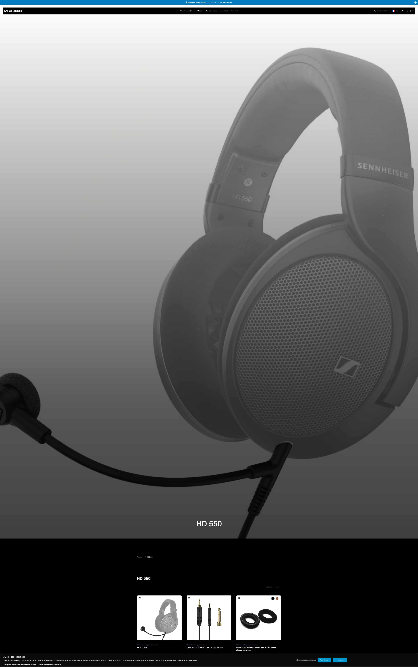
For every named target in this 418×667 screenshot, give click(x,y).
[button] (396, 11)
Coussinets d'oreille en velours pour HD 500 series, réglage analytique (256, 649)
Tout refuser (324, 660)
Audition (199, 11)
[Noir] (272, 598)
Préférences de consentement (306, 660)
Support (234, 11)
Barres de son (211, 11)
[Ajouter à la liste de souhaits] (139, 598)
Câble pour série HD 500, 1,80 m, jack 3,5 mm (205, 648)
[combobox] (403, 11)
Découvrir (224, 11)
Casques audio (186, 11)
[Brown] (277, 598)
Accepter (340, 660)
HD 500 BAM (142, 648)
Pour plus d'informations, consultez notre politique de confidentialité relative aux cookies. (32, 664)
